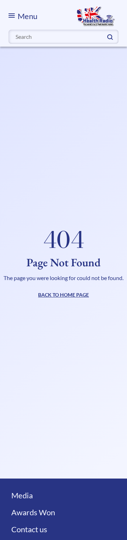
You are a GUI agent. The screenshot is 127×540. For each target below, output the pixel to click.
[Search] (110, 36)
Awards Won (33, 512)
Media (22, 495)
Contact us (29, 529)
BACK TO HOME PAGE (63, 295)
